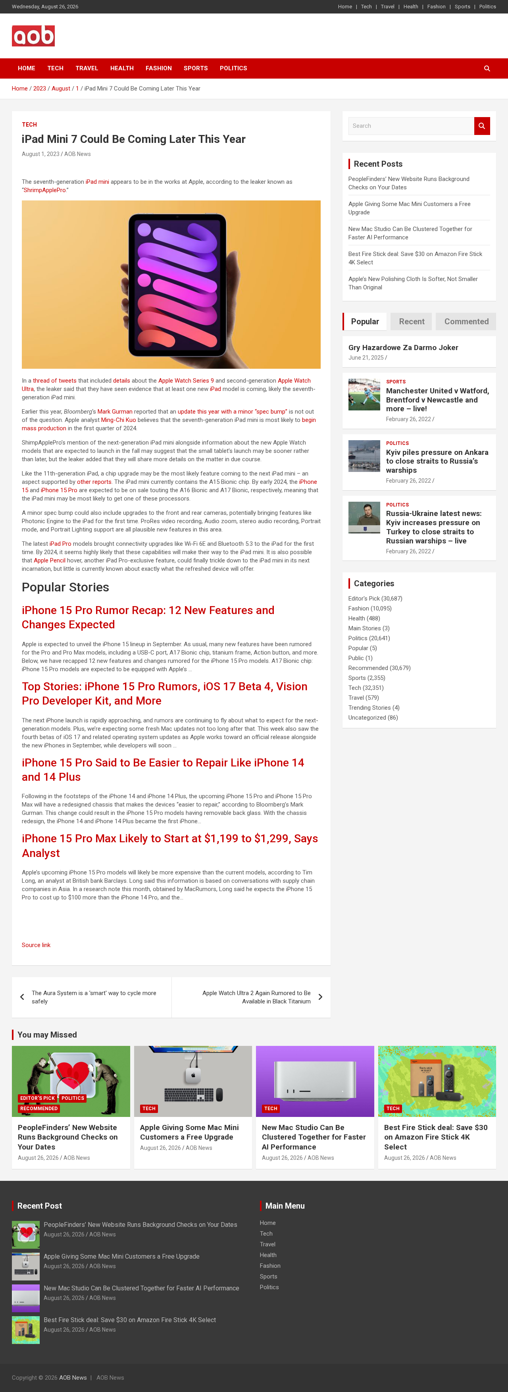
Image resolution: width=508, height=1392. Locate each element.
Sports (462, 7)
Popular (358, 648)
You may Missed (47, 1035)
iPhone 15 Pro (59, 490)
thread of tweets (55, 380)
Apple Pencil (49, 560)
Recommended (368, 668)
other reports (94, 481)
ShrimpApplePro (45, 190)
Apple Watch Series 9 (186, 380)
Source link (36, 945)
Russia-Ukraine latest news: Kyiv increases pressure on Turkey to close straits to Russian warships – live (434, 527)
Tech (366, 7)
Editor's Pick (364, 598)
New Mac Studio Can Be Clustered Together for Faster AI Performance (314, 1137)
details (121, 380)
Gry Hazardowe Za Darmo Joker (403, 347)
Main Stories (364, 628)
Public (356, 658)
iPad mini (97, 181)
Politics (487, 7)
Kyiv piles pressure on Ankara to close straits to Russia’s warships (437, 461)
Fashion (436, 7)
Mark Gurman (115, 411)
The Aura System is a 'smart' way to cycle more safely (94, 997)
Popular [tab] (365, 321)
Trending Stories (369, 707)
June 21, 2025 (366, 357)
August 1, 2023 (41, 154)
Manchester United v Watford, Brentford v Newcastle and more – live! (437, 400)
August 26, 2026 (38, 1158)
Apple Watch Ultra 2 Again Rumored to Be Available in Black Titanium (256, 997)
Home (345, 7)
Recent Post (39, 1206)
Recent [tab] (412, 321)
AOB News (77, 154)
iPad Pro (60, 543)
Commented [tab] (466, 321)
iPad (215, 389)
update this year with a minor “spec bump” (232, 411)
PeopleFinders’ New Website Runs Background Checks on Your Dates (68, 1137)
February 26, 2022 (408, 419)
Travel (387, 7)
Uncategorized (367, 717)
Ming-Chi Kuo (118, 420)
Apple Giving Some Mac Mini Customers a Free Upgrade (189, 1132)
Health (411, 7)
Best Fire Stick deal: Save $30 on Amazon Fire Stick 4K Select (436, 1137)
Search (482, 126)
